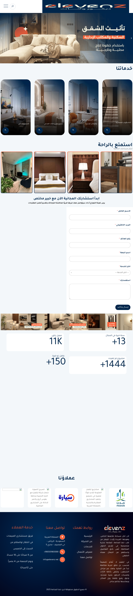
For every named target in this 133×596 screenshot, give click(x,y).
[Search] (13, 6)
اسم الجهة (124, 253)
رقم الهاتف (124, 239)
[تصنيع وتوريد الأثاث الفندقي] (39, 130)
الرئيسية (88, 536)
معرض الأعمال (84, 552)
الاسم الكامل (123, 211)
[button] (1, 38)
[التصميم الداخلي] (5, 130)
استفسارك (124, 281)
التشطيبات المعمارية (123, 123)
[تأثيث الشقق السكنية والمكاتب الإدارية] (73, 130)
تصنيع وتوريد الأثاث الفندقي (53, 124)
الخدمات (88, 547)
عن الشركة (86, 541)
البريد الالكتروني (122, 225)
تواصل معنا (86, 557)
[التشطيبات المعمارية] (107, 130)
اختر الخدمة (124, 267)
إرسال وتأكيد (122, 307)
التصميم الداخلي (23, 124)
